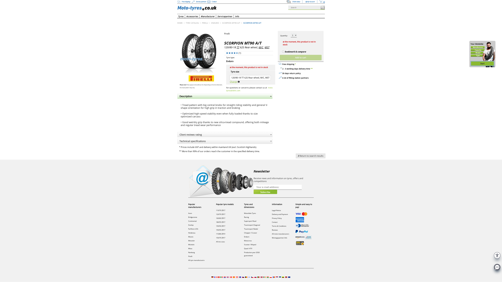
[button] (497, 255)
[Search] (323, 7)
